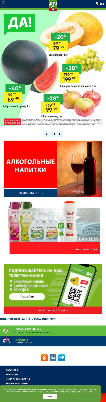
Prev (46, 134)
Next (60, 134)
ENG (102, 4)
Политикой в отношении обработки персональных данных (66, 391)
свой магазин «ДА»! (23, 341)
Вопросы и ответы (17, 383)
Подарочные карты (18, 379)
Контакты (12, 374)
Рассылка (12, 370)
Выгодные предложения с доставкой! (32, 330)
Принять (50, 396)
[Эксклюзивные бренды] (53, 201)
